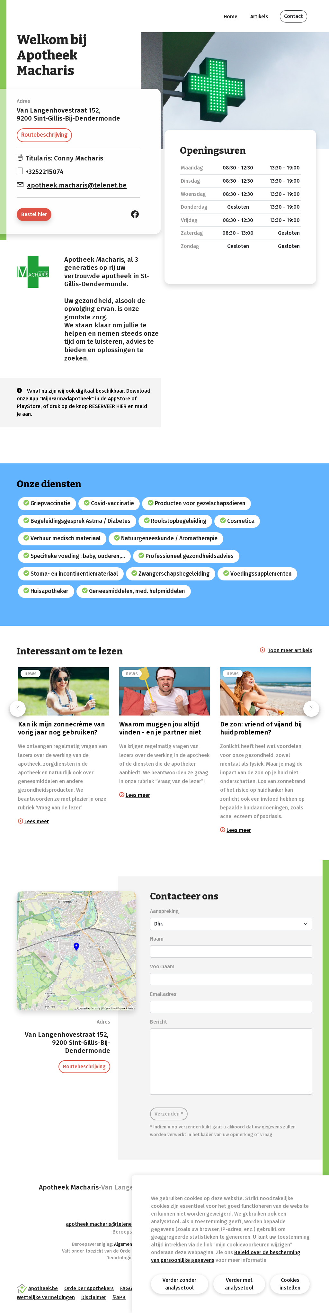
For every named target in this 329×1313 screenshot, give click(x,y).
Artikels (259, 17)
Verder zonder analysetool (179, 1284)
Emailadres (163, 994)
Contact (293, 16)
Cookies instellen (290, 1284)
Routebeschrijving (44, 135)
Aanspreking (164, 911)
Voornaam (162, 966)
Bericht (158, 1022)
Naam (157, 939)
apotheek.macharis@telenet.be (77, 185)
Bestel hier (34, 214)
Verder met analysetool (239, 1284)
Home (230, 17)
